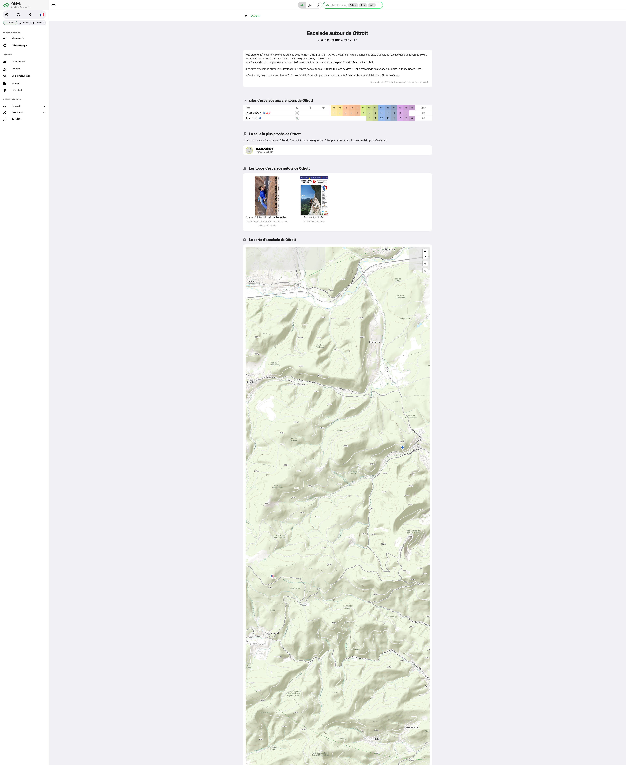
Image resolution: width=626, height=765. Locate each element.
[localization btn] (30, 15)
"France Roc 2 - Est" (410, 69)
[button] (7, 15)
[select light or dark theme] (19, 15)
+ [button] (425, 251)
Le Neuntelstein (254, 113)
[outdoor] (302, 5)
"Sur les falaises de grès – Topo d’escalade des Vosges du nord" (361, 69)
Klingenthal (366, 62)
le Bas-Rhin (320, 54)
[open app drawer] (53, 5)
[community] (318, 5)
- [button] (425, 256)
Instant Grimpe (356, 75)
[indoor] (310, 5)
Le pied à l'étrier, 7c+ (346, 62)
